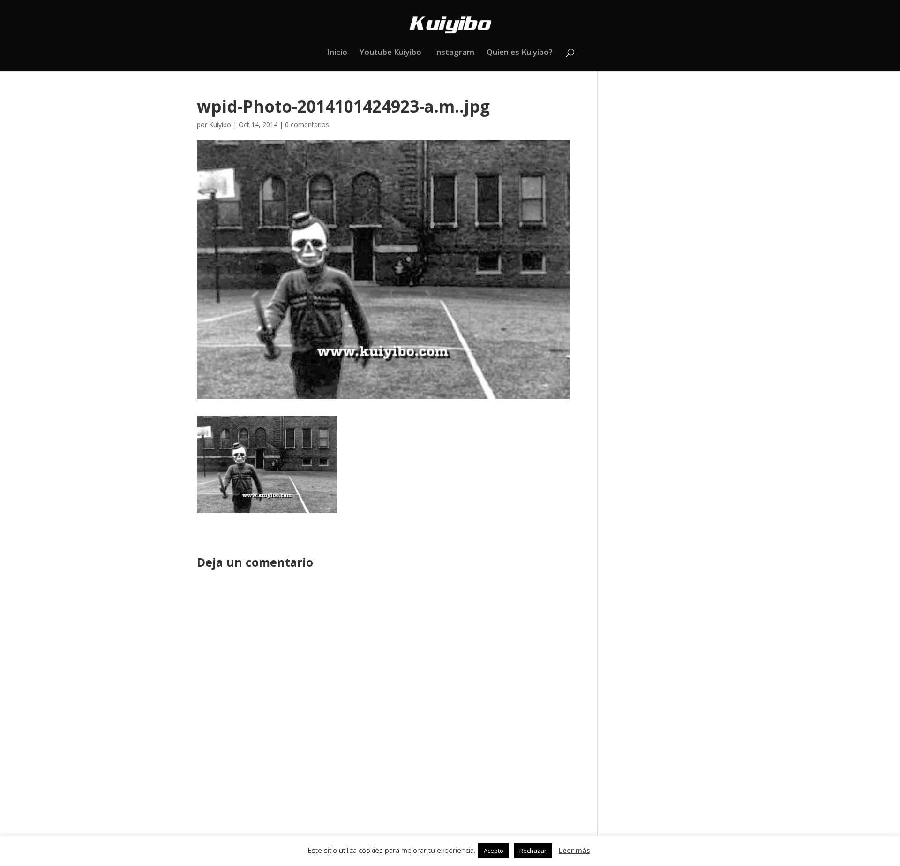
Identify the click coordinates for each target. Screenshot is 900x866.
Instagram (454, 53)
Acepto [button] (493, 850)
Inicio (337, 53)
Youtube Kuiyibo (390, 53)
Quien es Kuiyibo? (520, 53)
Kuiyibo (220, 124)
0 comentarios (307, 124)
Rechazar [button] (533, 850)
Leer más (574, 850)
